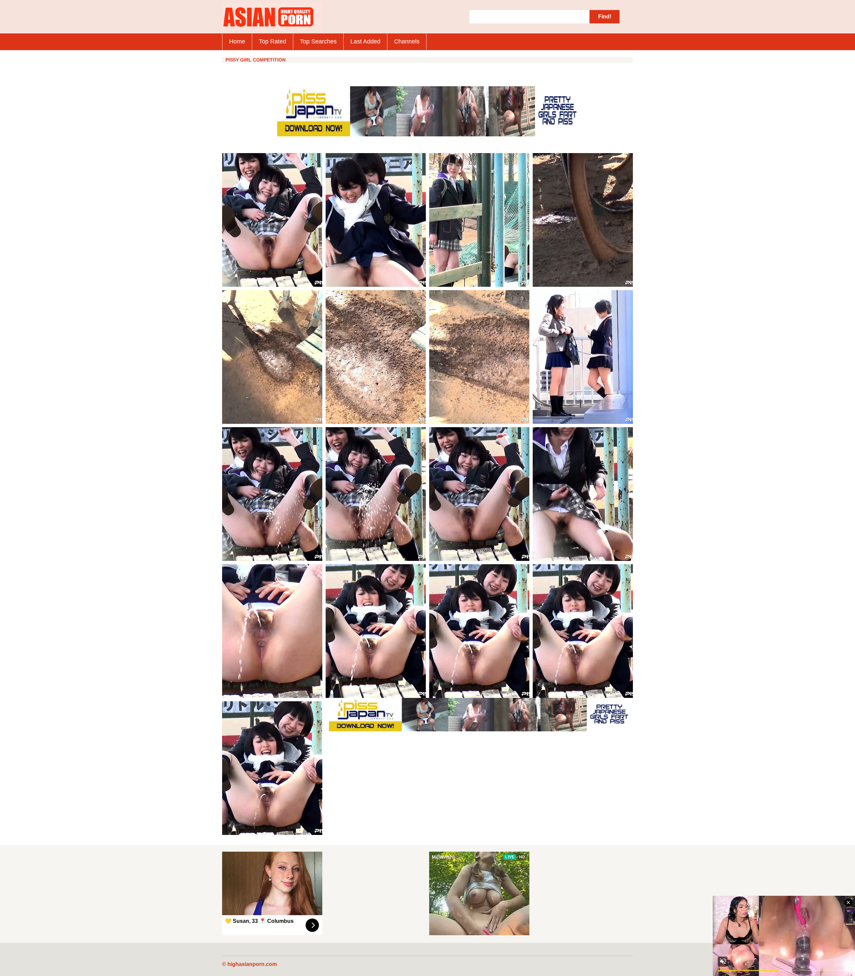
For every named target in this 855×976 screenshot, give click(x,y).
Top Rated (272, 41)
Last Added (365, 41)
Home (237, 41)
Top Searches (318, 41)
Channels (406, 41)
